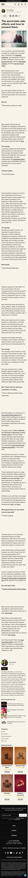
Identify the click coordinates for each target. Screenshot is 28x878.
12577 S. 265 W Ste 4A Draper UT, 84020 (13, 858)
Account (13, 840)
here (2, 142)
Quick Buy (6, 782)
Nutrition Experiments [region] (6, 747)
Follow (4, 678)
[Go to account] (18, 4)
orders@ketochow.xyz (15, 851)
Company (13, 845)
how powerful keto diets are (10, 419)
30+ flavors (19, 644)
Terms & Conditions (20, 827)
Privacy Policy (16, 828)
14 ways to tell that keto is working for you (10, 587)
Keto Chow (10, 622)
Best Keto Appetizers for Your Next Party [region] (15, 721)
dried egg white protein (12, 650)
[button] (24, 875)
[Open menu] (24, 4)
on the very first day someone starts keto (13, 451)
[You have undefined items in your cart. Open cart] (20, 4)
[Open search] (15, 4)
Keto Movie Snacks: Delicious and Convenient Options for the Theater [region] (15, 715)
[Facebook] (4, 862)
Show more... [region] (4, 752)
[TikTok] (16, 862)
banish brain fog (6, 61)
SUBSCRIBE (22, 824)
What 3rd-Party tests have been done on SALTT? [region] (16, 733)
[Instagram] (7, 862)
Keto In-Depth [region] (4, 745)
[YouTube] (10, 862)
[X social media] (13, 862)
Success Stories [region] (5, 750)
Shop (13, 835)
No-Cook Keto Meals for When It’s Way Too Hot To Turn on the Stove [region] (15, 727)
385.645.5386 (15, 850)
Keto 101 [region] (3, 743)
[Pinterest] (22, 862)
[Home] (3, 4)
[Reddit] (19, 862)
